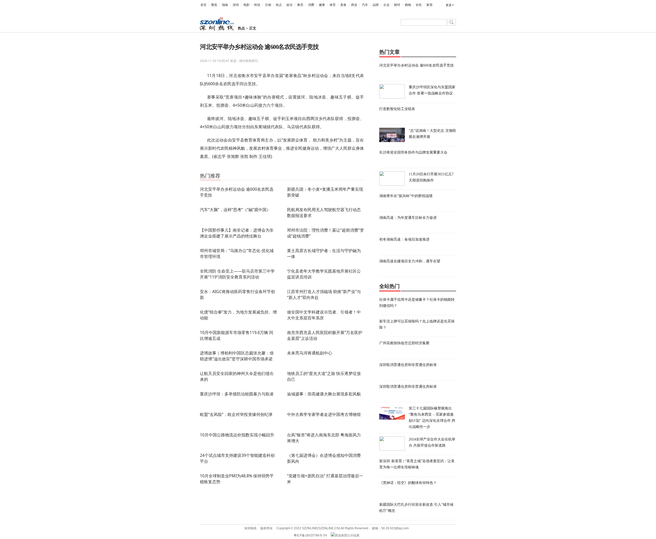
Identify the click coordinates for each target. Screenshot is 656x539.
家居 (429, 5)
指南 (225, 5)
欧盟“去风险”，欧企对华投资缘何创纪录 (236, 414)
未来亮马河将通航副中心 (309, 353)
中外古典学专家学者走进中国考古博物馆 (324, 414)
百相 (268, 5)
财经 (397, 5)
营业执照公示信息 (347, 535)
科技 (257, 5)
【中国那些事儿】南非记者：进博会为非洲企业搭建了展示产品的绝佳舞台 (237, 233)
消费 (311, 5)
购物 (408, 5)
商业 (354, 5)
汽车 (365, 5)
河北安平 (219, 168)
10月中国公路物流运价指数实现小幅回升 (237, 435)
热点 (279, 5)
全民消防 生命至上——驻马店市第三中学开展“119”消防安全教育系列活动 (237, 274)
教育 (300, 5)
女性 (419, 5)
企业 (386, 5)
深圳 (236, 5)
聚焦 (214, 5)
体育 (333, 5)
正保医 (259, 168)
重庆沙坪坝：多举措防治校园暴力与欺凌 (237, 394)
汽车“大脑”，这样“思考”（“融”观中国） (235, 209)
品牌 (376, 5)
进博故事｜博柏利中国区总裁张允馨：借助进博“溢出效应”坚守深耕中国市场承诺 (237, 356)
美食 (343, 5)
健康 (322, 5)
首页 (203, 5)
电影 (246, 5)
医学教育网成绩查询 (240, 168)
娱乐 (289, 5)
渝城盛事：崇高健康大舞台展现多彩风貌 (324, 394)
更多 (449, 5)
